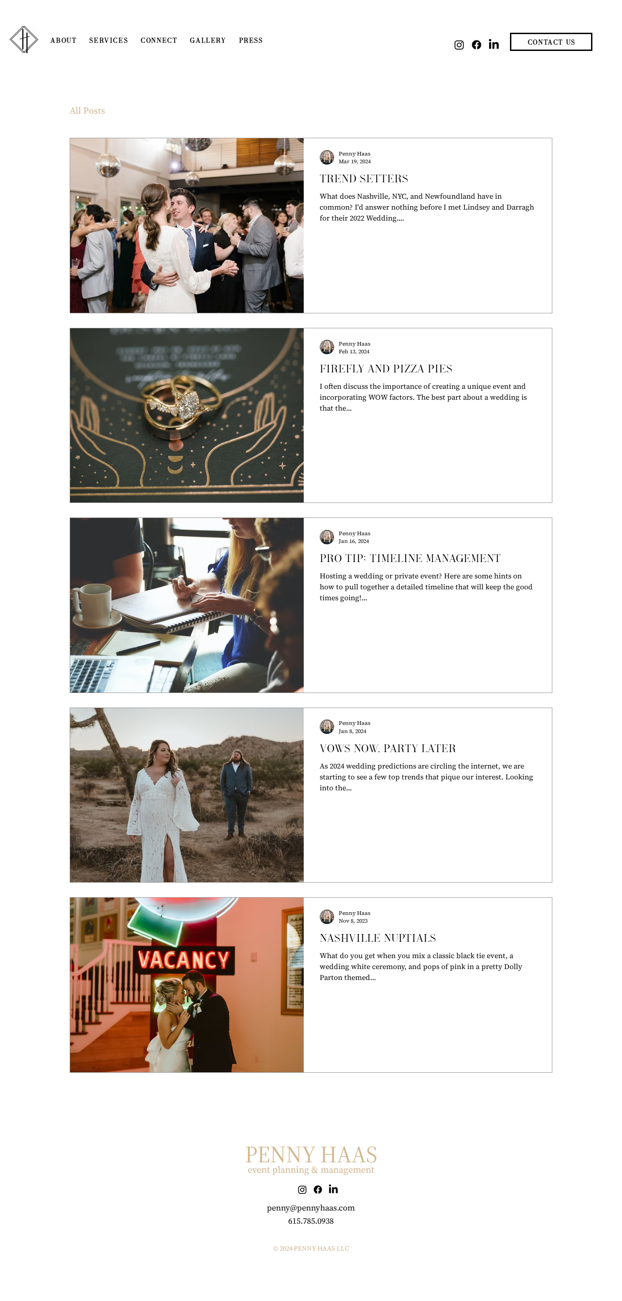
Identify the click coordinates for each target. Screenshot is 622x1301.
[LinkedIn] (494, 45)
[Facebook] (476, 45)
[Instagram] (459, 45)
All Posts (87, 110)
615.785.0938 (311, 1220)
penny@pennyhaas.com (311, 1207)
